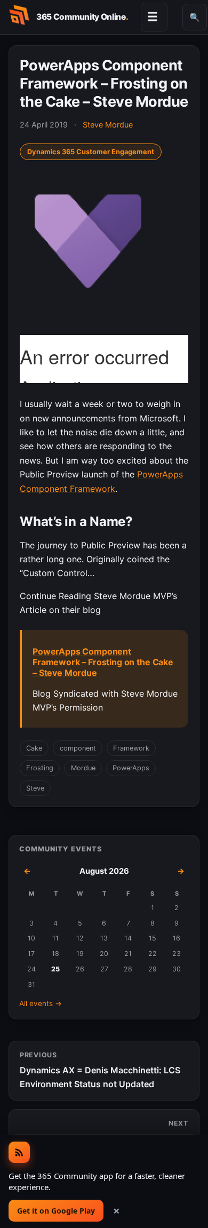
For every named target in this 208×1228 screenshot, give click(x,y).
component (78, 748)
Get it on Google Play (56, 1211)
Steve (35, 788)
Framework (131, 748)
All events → (40, 1003)
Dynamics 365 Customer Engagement (90, 152)
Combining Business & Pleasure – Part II (107, 1131)
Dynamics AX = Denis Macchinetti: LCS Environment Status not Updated (100, 1070)
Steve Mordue (108, 124)
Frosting (39, 768)
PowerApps (131, 768)
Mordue (83, 768)
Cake (34, 748)
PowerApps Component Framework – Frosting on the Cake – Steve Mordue (103, 662)
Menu (152, 16)
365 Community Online (82, 17)
